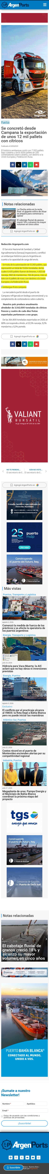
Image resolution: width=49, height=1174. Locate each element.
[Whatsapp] (38, 1157)
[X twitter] (22, 1157)
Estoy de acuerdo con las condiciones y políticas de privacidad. (22, 1116)
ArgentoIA (33, 1168)
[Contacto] (33, 1157)
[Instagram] (16, 1157)
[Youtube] (27, 1157)
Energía (7, 635)
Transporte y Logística (24, 594)
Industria (7, 760)
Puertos (5, 122)
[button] (12, 164)
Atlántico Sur (10, 719)
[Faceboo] (10, 1157)
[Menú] (45, 4)
